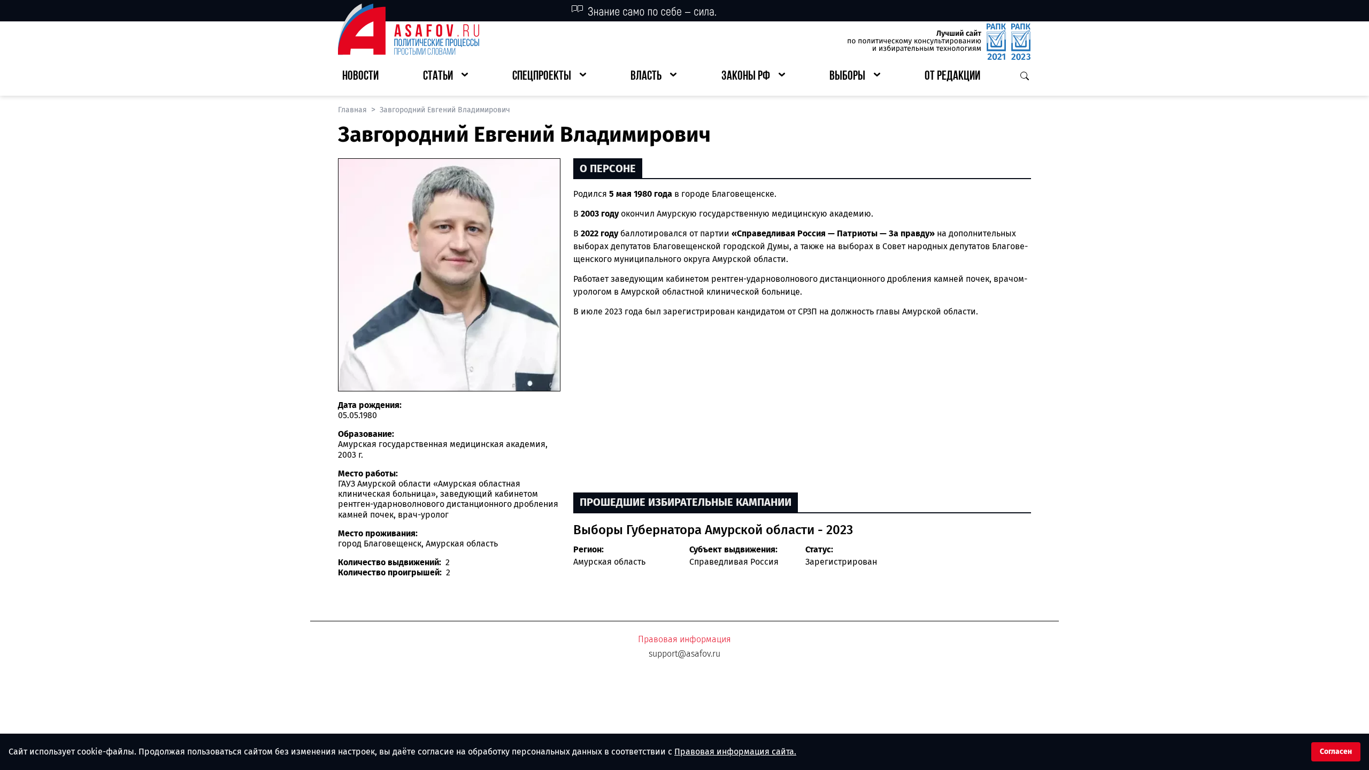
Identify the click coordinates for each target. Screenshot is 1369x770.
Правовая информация (684, 639)
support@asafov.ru (684, 654)
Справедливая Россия (734, 562)
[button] (445, 76)
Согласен (1336, 751)
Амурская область (609, 562)
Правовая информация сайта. (735, 751)
